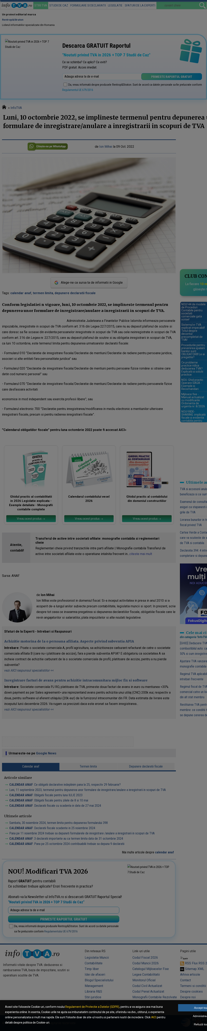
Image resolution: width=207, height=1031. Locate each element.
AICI (153, 1017)
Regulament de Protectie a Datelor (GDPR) (92, 1006)
